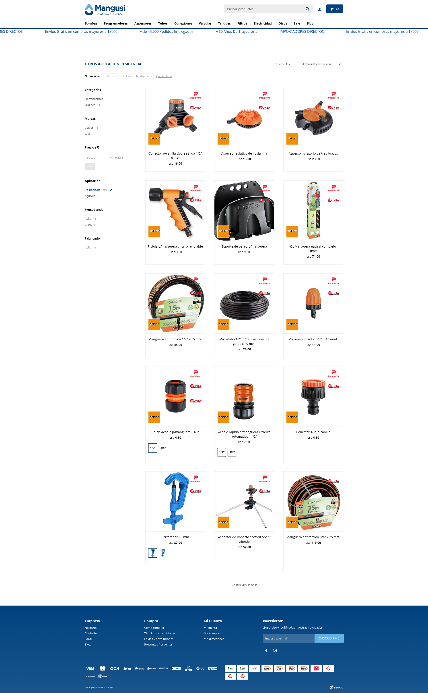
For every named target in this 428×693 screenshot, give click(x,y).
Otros (282, 23)
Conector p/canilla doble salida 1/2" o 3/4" (175, 155)
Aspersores (143, 23)
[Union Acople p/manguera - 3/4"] (162, 448)
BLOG (310, 23)
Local (88, 639)
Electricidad (263, 23)
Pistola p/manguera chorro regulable (175, 246)
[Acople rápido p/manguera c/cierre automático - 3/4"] (231, 453)
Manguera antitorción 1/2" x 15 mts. (175, 339)
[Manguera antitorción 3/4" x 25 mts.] (313, 501)
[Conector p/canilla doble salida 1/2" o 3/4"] (175, 118)
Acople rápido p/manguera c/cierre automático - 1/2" (244, 434)
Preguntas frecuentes (158, 644)
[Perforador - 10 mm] (162, 553)
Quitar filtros (164, 76)
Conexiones (183, 23)
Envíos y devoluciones (158, 639)
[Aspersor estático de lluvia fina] (244, 118)
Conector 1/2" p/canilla (313, 432)
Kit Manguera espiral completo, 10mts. (313, 248)
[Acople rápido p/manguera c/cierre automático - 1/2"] (244, 396)
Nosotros (91, 628)
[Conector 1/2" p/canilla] (313, 396)
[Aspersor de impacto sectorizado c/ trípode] (244, 501)
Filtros (242, 23)
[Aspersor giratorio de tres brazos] (313, 118)
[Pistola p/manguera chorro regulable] (175, 210)
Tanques (224, 23)
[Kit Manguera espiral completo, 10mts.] (313, 210)
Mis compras (212, 633)
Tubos (163, 23)
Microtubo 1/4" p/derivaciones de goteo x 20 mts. (244, 341)
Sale (297, 23)
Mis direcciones (214, 639)
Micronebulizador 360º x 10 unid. (313, 339)
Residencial (135, 76)
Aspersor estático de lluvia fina (244, 153)
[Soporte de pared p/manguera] (244, 210)
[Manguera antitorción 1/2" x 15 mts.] (175, 303)
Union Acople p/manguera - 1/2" (175, 432)
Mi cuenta (210, 628)
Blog (88, 644)
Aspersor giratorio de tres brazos (313, 153)
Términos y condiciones (159, 633)
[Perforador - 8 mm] (175, 501)
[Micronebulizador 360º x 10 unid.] (313, 303)
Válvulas (205, 23)
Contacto (91, 633)
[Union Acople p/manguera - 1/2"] (175, 396)
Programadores (116, 23)
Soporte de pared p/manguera (244, 246)
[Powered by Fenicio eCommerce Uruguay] (336, 687)
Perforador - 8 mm (175, 537)
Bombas (91, 23)
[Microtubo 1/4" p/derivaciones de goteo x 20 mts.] (244, 303)
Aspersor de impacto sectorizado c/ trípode (244, 539)
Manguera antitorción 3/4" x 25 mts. (313, 537)
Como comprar (154, 628)
